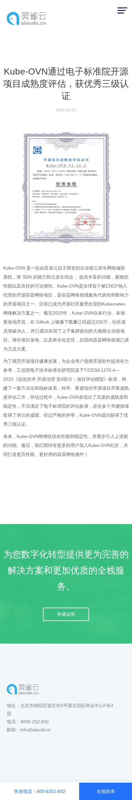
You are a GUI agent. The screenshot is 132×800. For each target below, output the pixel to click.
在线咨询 (106, 791)
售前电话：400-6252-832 (39, 791)
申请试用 (66, 614)
